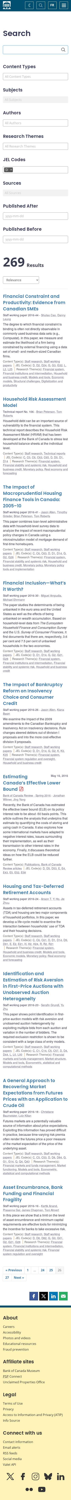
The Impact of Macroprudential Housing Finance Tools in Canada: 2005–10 (32, 496)
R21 (51, 944)
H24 (35, 944)
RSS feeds (10, 1453)
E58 (23, 872)
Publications (32, 864)
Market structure (55, 1059)
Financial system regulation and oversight (29, 759)
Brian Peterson (45, 412)
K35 (5, 755)
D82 (44, 1238)
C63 (39, 457)
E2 (14, 944)
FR (52, 5)
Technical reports (54, 453)
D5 (48, 868)
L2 (4, 369)
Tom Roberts (42, 516)
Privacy (8, 1409)
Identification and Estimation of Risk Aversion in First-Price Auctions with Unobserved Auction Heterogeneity (33, 986)
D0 (56, 457)
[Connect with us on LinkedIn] (61, 1479)
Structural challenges (27, 381)
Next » (19, 1277)
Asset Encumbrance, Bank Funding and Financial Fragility (33, 1193)
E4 (63, 868)
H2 (30, 944)
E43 (5, 872)
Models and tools (39, 377)
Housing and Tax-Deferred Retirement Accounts (33, 889)
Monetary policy (33, 469)
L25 (10, 369)
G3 (54, 365)
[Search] (63, 49)
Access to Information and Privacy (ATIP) (33, 1415)
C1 (38, 1051)
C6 (34, 457)
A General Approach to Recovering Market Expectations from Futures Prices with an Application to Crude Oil (35, 1093)
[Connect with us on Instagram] (36, 1479)
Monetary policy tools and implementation (33, 567)
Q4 (21, 1161)
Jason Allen (48, 512)
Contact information (18, 1442)
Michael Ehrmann (14, 600)
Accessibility (12, 1332)
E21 (20, 944)
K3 (62, 751)
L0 (14, 1054)
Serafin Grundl (50, 1005)
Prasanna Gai (11, 1210)
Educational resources (19, 1344)
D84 (59, 1157)
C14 (44, 1051)
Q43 (27, 1161)
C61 (44, 940)
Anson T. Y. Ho (50, 899)
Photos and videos (17, 1338)
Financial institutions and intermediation (27, 373)
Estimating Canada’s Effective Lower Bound (32, 783)
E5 (11, 872)
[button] (33, 1296)
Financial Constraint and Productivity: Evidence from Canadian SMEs (34, 302)
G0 (54, 1238)
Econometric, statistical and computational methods (31, 1064)
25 (51, 1270)
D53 (54, 868)
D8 (53, 1157)
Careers (9, 1327)
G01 (60, 1238)
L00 (20, 1054)
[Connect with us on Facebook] (23, 1479)
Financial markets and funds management (33, 1056)
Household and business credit (22, 763)
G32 (60, 365)
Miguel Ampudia (51, 595)
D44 (5, 1054)
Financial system (53, 369)
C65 (46, 457)
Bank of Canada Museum (21, 1371)
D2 (38, 365)
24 (42, 1270)
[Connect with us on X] (10, 1479)
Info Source (11, 1420)
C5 (50, 1051)
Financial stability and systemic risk (25, 465)
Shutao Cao (48, 315)
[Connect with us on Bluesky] (48, 1479)
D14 (5, 461)
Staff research (33, 361)
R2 (45, 944)
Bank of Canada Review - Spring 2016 (27, 795)
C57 (55, 1051)
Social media (12, 1459)
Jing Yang (19, 799)
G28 (11, 557)
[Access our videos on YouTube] (42, 1492)
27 (7, 1277)
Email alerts (11, 1447)
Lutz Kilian (25, 1116)
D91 (5, 944)
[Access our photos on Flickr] (29, 1492)
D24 (44, 365)
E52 (16, 872)
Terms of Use (13, 1403)
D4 (65, 1051)
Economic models (14, 956)
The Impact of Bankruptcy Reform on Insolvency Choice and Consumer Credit (33, 694)
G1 (5, 1161)
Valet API (9, 1464)
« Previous (14, 1270)
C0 (28, 457)
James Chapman (32, 1210)
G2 (5, 557)
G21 (60, 655)
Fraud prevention (16, 1349)
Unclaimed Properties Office (24, 1382)
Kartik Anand (49, 1206)
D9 (65, 940)
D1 (61, 457)
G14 (11, 1161)
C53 (44, 1157)
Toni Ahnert (52, 1210)
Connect (12, 1376)
